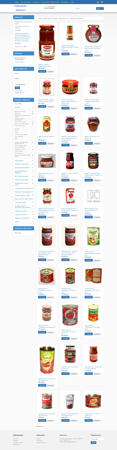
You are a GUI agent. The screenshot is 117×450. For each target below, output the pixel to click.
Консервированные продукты (21, 172)
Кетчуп (16, 130)
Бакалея (17, 107)
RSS (25, 46)
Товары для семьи (21, 214)
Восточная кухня (19, 153)
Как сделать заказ (25, 2)
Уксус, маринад (19, 136)
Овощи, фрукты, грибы (22, 195)
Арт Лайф (18, 104)
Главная (16, 2)
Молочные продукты (21, 176)
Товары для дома (21, 211)
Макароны (17, 113)
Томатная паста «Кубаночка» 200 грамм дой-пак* (70, 414)
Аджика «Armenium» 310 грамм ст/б (92, 137)
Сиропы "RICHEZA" (20, 147)
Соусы (16, 132)
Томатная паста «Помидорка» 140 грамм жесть (68, 290)
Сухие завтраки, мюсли (21, 145)
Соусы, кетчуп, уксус (20, 125)
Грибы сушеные (19, 151)
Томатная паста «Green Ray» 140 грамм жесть (46, 414)
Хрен (16, 138)
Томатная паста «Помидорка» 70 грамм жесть (45, 290)
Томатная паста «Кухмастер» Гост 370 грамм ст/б (93, 368)
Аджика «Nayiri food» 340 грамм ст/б (45, 174)
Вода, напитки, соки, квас (23, 199)
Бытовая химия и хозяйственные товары (22, 206)
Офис (17, 221)
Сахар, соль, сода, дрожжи (22, 123)
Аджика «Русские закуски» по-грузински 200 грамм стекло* (92, 101)
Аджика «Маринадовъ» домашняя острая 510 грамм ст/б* (69, 47)
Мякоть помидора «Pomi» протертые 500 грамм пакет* (69, 209)
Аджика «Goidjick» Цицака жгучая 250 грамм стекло (46, 100)
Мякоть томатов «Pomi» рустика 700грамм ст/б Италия (92, 210)
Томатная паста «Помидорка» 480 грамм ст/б (46, 326)
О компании (36, 2)
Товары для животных (22, 218)
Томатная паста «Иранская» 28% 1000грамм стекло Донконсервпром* (69, 253)
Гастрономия (19, 160)
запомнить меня (20, 84)
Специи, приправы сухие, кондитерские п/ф (21, 142)
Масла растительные (20, 122)
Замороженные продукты (23, 192)
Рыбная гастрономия (22, 180)
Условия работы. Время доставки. (50, 2)
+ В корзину (42, 71)
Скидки (72, 2)
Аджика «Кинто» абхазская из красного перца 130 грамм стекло (93, 48)
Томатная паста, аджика (21, 134)
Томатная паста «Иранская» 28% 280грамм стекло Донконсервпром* (46, 253)
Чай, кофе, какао (20, 202)
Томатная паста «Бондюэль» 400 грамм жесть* (46, 379)
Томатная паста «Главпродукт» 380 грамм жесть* (92, 327)
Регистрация (64, 2)
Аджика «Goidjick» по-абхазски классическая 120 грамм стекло (69, 101)
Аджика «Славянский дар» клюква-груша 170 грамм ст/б (93, 174)
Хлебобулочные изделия (23, 188)
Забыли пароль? (20, 93)
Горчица (17, 129)
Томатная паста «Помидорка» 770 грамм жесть (68, 331)
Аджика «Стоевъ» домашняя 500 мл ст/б (69, 174)
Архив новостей (19, 46)
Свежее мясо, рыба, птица (21, 184)
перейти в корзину (19, 62)
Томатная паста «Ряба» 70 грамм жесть (92, 414)
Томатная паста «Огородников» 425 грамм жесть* (92, 253)
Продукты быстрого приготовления (20, 119)
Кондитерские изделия (22, 167)
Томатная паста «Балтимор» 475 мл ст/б (69, 368)
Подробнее (50, 71)
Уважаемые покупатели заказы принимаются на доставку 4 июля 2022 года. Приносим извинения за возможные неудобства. (23, 37)
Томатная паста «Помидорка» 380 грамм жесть (92, 290)
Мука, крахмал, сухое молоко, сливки (22, 116)
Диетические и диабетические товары (22, 155)
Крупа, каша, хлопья (20, 111)
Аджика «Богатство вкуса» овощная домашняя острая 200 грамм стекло (46, 210)
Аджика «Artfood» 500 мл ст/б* (46, 137)
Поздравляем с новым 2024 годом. (23, 23)
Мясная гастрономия (22, 164)
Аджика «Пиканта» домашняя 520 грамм (44, 65)
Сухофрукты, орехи (20, 149)
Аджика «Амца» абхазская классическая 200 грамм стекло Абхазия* (69, 138)
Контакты (15, 438)
